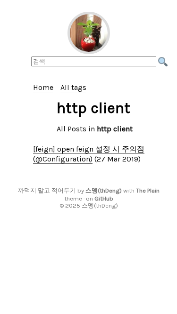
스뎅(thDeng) (103, 190)
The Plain (148, 190)
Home (43, 87)
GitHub (103, 198)
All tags (73, 87)
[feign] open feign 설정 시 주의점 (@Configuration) (88, 154)
